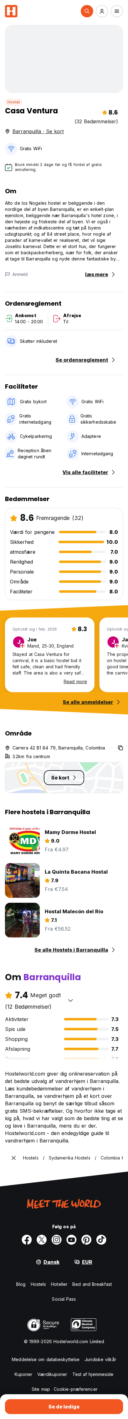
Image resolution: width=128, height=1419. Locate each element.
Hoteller (59, 1284)
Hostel (13, 102)
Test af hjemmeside (93, 1374)
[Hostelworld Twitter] (42, 1240)
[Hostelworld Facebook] (27, 1240)
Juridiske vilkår (100, 1359)
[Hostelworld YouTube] (71, 1240)
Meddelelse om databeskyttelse (46, 1359)
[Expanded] (13, 1157)
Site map (41, 1389)
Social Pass (64, 1299)
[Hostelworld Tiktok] (101, 1240)
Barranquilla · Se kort (38, 131)
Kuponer (24, 1374)
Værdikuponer (52, 1374)
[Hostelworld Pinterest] (86, 1240)
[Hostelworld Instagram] (57, 1240)
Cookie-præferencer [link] (76, 1389)
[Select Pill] (87, 11)
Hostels (38, 1284)
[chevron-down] (70, 1000)
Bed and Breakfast (92, 1284)
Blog (20, 1284)
